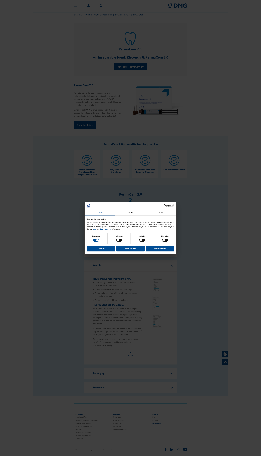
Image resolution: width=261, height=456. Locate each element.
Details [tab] (130, 212)
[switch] (119, 240)
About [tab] (161, 212)
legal (94, 229)
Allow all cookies (160, 248)
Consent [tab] (100, 212)
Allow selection (130, 248)
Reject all (101, 248)
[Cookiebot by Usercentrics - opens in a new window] (165, 205)
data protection (105, 229)
